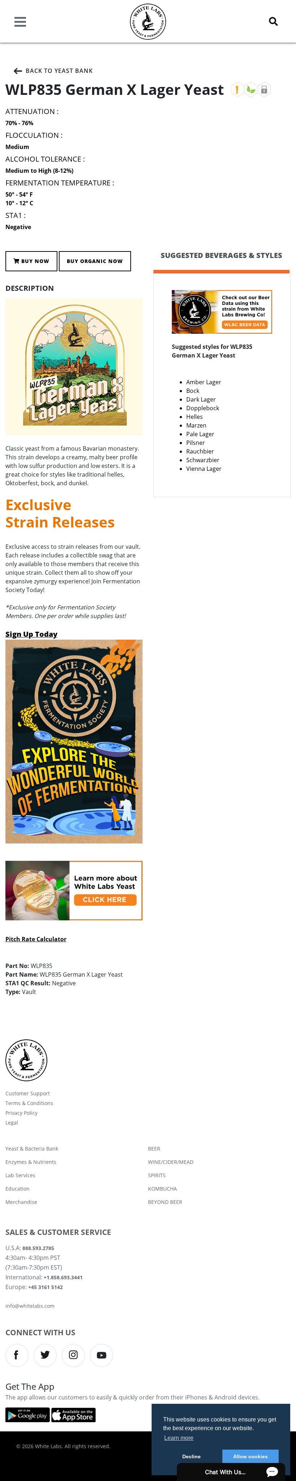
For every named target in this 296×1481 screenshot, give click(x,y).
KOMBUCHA (162, 1188)
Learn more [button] (178, 1438)
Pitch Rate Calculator (35, 939)
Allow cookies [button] (250, 1456)
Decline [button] (191, 1456)
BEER (154, 1148)
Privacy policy (21, 1112)
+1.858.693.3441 (63, 1277)
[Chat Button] (231, 1472)
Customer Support (27, 1093)
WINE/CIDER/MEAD (170, 1161)
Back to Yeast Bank (59, 71)
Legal (11, 1122)
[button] (273, 21)
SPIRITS (157, 1175)
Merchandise (21, 1202)
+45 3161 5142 (45, 1287)
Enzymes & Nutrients (30, 1161)
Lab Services (20, 1175)
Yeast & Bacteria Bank (31, 1148)
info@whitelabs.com (30, 1305)
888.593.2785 (38, 1248)
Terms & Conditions (29, 1103)
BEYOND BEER (165, 1202)
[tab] (221, 261)
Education (17, 1188)
